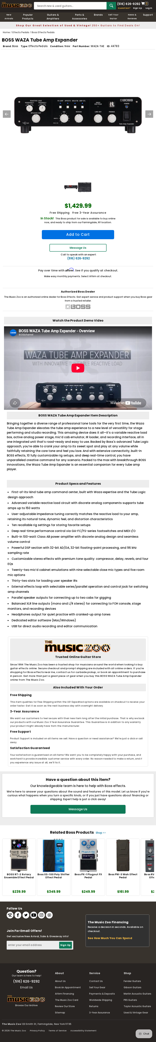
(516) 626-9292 (128, 3)
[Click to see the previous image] (7, 114)
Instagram (41, 915)
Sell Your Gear (97, 987)
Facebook (17, 915)
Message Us (78, 248)
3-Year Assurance (99, 1012)
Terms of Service (58, 1030)
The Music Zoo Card (66, 1000)
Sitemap (60, 1012)
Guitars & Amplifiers (53, 16)
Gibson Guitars (132, 987)
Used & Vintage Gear (136, 1012)
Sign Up (137, 8)
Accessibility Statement (83, 1030)
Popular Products (27, 16)
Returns (93, 1006)
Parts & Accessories (79, 16)
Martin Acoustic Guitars (137, 993)
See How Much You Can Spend (110, 938)
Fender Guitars (132, 981)
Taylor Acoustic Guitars (137, 1006)
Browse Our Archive (26, 1005)
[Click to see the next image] (149, 114)
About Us (60, 981)
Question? (124, 8)
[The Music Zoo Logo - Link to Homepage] (17, 5)
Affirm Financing (64, 993)
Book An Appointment (68, 987)
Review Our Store (65, 1006)
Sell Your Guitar (113, 16)
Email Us (26, 987)
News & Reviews (132, 16)
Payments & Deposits (102, 993)
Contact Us (96, 981)
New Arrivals (9, 16)
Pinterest (49, 915)
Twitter (25, 915)
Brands (98, 14)
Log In (149, 8)
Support (148, 14)
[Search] (111, 6)
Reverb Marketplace (10, 915)
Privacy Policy (37, 1030)
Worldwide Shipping (100, 1000)
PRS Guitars (130, 1000)
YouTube (33, 915)
